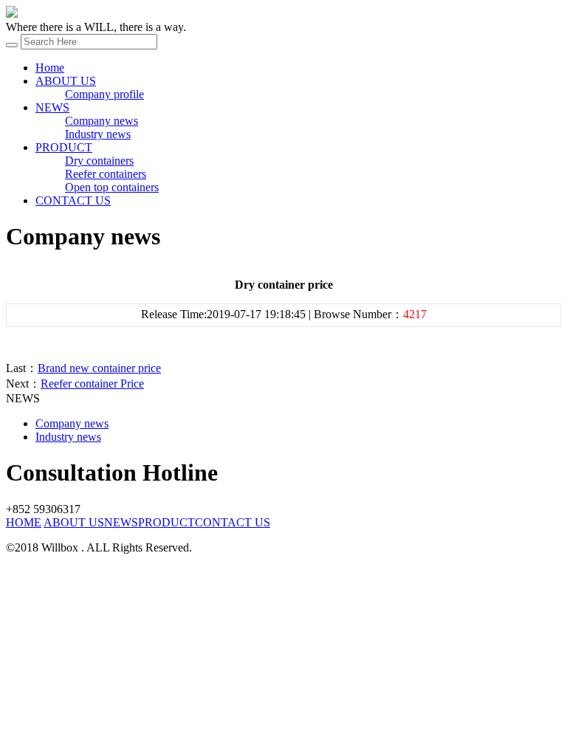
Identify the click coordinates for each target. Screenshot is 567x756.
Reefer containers (105, 174)
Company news (101, 120)
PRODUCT (63, 147)
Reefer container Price (92, 383)
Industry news (98, 134)
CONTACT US (73, 200)
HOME (23, 522)
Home (49, 67)
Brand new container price (99, 368)
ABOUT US (65, 81)
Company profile (104, 94)
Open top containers (112, 187)
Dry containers (99, 160)
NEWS (52, 107)
